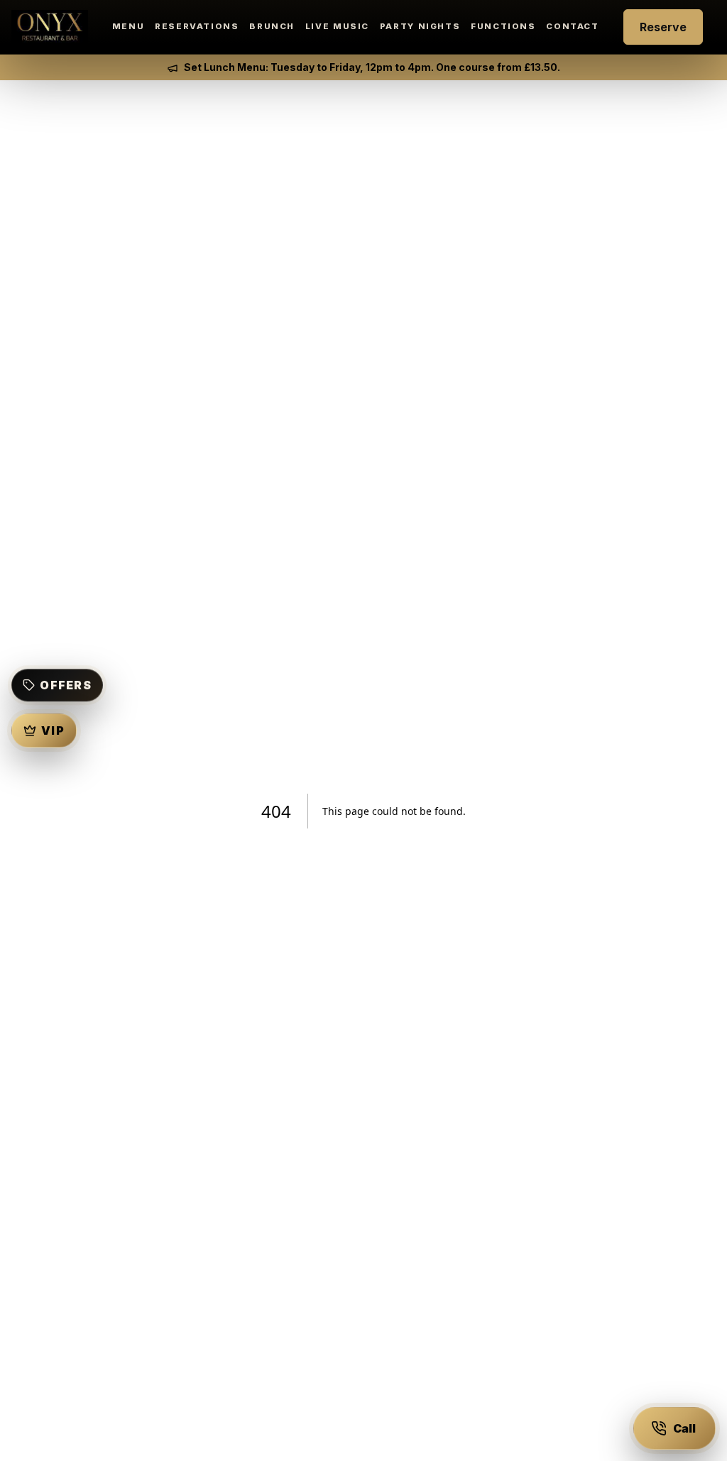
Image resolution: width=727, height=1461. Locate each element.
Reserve (663, 27)
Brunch (272, 26)
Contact (572, 26)
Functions (503, 26)
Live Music (337, 26)
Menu (128, 26)
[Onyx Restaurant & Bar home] (49, 27)
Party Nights (420, 26)
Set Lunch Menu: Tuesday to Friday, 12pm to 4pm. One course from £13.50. (372, 67)
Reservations (197, 26)
